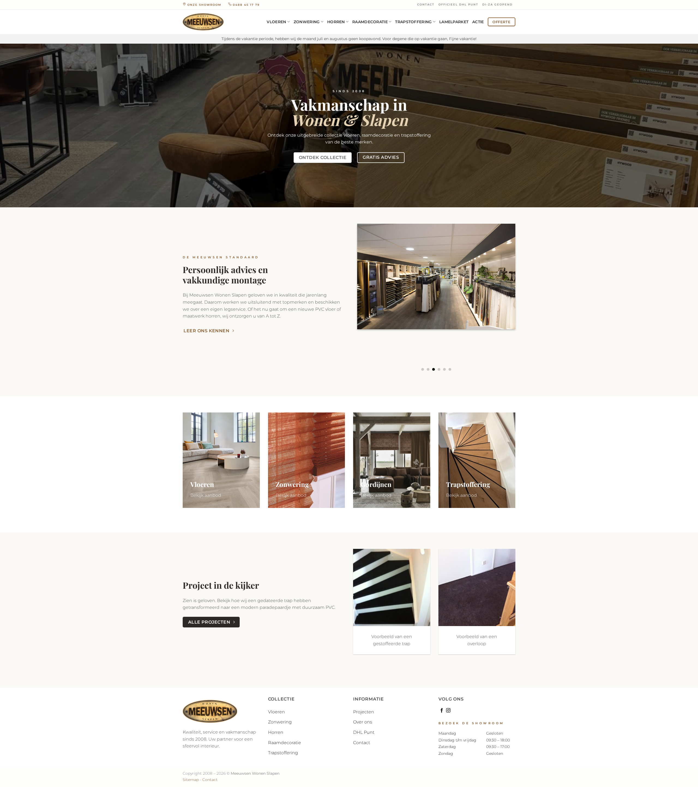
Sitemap (191, 779)
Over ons (362, 722)
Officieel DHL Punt (458, 4)
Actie (478, 21)
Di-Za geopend (497, 4)
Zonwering (307, 21)
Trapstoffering (413, 21)
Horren (336, 21)
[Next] (522, 297)
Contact (425, 4)
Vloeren (276, 21)
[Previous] (350, 297)
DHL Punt (363, 732)
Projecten (363, 711)
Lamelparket (453, 21)
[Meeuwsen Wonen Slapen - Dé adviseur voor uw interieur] (203, 21)
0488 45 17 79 (245, 5)
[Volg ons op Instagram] (448, 710)
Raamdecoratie (370, 21)
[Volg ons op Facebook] (442, 710)
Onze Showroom (204, 5)
